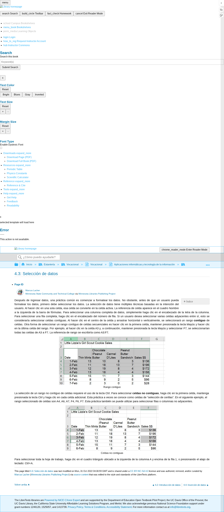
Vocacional (72, 264)
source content (81, 474)
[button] (12, 201)
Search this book (9, 56)
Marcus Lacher (32, 290)
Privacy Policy (75, 507)
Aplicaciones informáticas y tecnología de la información (144, 264)
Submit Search (10, 67)
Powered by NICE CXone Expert (62, 500)
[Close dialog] (2, 234)
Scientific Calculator (17, 177)
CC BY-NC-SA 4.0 (139, 471)
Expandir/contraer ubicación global (208, 263)
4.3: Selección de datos (41, 471)
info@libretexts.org (179, 507)
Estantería (49, 264)
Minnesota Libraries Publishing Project (96, 294)
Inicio (29, 264)
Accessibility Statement (119, 507)
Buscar (20, 257)
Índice (189, 301)
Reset (5, 89)
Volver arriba (20, 484)
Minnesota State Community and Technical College (50, 294)
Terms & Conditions (94, 507)
